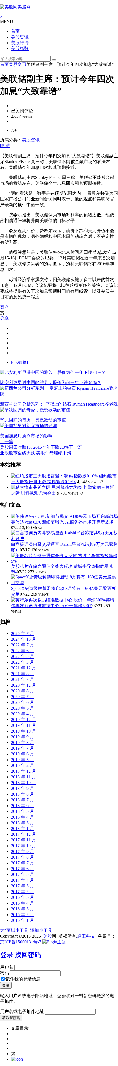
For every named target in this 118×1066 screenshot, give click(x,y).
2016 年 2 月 (22, 914)
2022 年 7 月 (22, 645)
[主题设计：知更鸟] (54, 942)
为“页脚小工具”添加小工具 (26, 930)
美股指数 (20, 48)
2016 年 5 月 (22, 897)
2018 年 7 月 (22, 800)
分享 (4, 318)
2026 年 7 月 (22, 633)
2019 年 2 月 (22, 765)
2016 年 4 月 (22, 903)
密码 (4, 973)
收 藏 (5, 145)
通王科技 (86, 936)
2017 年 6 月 (22, 868)
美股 (47, 936)
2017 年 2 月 (22, 891)
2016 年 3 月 (22, 908)
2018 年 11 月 (23, 777)
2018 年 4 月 (22, 817)
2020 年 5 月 (22, 708)
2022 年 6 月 (22, 650)
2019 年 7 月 (22, 748)
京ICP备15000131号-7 (20, 942)
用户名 (6, 967)
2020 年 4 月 (22, 713)
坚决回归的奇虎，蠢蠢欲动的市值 (33, 420)
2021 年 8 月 (22, 673)
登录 (6, 954)
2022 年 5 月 (22, 656)
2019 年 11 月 (23, 725)
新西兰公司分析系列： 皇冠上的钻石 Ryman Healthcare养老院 (59, 404)
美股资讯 (20, 37)
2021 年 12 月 (23, 668)
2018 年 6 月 (22, 805)
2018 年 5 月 (22, 811)
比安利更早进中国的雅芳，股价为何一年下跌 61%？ (50, 382)
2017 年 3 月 (22, 886)
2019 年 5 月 (22, 759)
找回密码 (28, 954)
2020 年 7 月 (22, 696)
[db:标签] (19, 362)
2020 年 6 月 (22, 702)
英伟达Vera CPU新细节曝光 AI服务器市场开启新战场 (62, 522)
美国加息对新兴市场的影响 (26, 435)
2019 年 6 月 (22, 754)
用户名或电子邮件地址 (22, 1011)
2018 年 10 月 (23, 782)
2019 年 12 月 (23, 719)
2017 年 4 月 (22, 880)
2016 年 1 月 (22, 920)
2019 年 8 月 (22, 742)
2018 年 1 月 (22, 828)
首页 (15, 31)
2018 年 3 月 (22, 822)
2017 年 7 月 (22, 863)
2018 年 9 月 (22, 788)
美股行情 (20, 42)
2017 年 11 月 (23, 840)
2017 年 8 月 (22, 857)
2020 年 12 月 (23, 685)
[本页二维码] (17, 1059)
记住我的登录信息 (23, 979)
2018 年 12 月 (23, 771)
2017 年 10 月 (23, 845)
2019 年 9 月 (22, 736)
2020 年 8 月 (22, 691)
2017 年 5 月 (22, 874)
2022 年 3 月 (22, 662)
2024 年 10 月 (23, 639)
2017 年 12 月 (23, 834)
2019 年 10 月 (23, 731)
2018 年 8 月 (22, 794)
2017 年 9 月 (22, 851)
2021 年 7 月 (22, 679)
